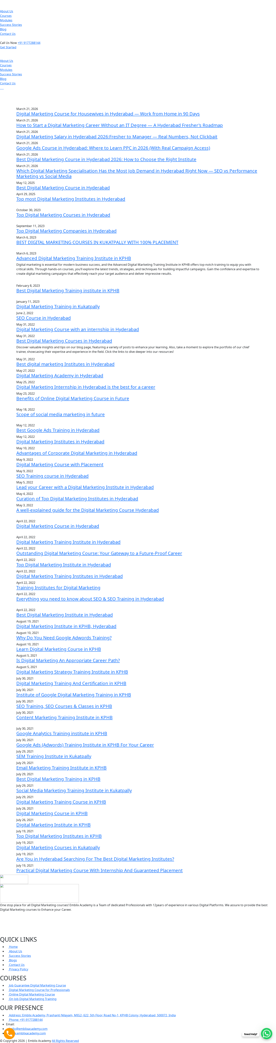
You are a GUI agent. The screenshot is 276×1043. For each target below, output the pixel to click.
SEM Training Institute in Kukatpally (53, 756)
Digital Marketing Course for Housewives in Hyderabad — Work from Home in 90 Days (108, 114)
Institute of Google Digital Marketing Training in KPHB (73, 695)
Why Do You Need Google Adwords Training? (64, 637)
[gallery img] (0, 88)
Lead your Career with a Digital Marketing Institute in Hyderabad (85, 487)
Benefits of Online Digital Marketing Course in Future (72, 398)
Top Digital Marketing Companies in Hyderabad (66, 231)
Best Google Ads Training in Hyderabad (58, 430)
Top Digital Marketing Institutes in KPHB (59, 836)
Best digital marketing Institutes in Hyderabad (65, 364)
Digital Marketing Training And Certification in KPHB (71, 683)
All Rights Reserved (65, 1041)
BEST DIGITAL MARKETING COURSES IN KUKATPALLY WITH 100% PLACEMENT (97, 242)
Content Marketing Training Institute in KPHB (64, 717)
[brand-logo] (138, 52)
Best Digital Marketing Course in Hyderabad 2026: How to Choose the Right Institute (106, 159)
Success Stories (11, 25)
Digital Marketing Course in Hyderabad (57, 526)
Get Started (8, 47)
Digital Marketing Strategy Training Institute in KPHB (72, 672)
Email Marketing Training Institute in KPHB (61, 768)
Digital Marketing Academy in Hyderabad (59, 375)
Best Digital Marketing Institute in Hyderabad (64, 615)
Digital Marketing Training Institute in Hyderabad (68, 542)
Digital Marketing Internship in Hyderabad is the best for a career (85, 387)
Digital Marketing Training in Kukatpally (58, 306)
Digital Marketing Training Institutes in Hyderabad (69, 576)
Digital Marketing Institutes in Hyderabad (60, 441)
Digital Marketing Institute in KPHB (53, 825)
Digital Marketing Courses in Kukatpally (58, 847)
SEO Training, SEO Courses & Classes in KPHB (64, 706)
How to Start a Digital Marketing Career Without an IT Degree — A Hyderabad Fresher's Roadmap (119, 125)
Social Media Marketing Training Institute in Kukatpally (74, 790)
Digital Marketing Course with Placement (59, 464)
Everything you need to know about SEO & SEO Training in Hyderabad (90, 599)
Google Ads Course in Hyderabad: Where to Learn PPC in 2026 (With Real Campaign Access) (113, 148)
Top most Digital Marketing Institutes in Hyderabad (70, 199)
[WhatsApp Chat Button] (266, 1033)
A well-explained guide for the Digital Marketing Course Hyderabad (87, 510)
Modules (6, 20)
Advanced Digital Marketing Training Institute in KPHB (73, 258)
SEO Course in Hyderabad (43, 318)
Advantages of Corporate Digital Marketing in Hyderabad (76, 453)
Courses (6, 16)
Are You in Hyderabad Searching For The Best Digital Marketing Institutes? (95, 859)
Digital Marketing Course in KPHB (52, 813)
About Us (6, 11)
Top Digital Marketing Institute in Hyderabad (63, 564)
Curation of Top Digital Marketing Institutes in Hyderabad (77, 498)
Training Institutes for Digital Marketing (58, 587)
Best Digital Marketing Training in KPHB (58, 779)
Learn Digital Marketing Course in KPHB (58, 649)
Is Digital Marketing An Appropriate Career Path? (68, 660)
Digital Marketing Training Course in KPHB (61, 802)
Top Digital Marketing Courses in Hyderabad (63, 215)
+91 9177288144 (29, 43)
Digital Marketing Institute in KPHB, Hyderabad (66, 626)
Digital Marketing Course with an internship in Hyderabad (77, 329)
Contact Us (8, 34)
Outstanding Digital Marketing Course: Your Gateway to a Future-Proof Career (99, 553)
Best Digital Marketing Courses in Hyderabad (64, 341)
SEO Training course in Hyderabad (52, 476)
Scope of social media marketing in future (60, 414)
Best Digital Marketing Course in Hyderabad (63, 187)
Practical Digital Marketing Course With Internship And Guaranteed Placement (99, 870)
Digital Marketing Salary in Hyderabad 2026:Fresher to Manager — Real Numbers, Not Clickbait (116, 136)
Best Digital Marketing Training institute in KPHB (67, 290)
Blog (3, 29)
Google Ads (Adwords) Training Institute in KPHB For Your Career (85, 745)
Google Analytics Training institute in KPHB (61, 733)
